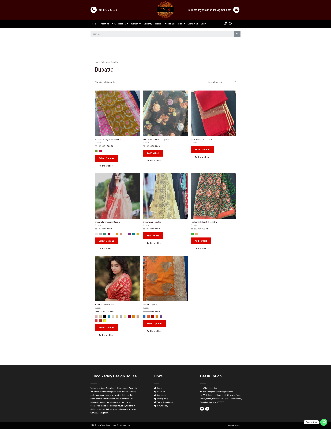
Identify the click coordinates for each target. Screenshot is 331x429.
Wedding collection (173, 24)
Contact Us (193, 24)
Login (203, 24)
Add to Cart (201, 241)
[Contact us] (323, 422)
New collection (119, 24)
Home (94, 24)
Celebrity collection (152, 24)
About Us (105, 24)
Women (134, 24)
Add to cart (153, 153)
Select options (106, 158)
